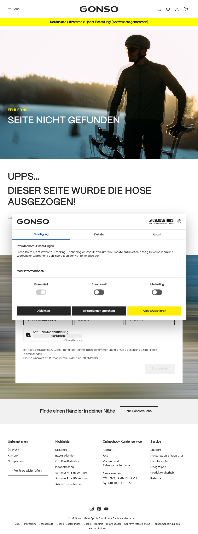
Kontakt (108, 450)
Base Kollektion (65, 455)
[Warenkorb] (185, 9)
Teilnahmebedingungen (166, 524)
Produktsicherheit (162, 472)
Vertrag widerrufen (28, 470)
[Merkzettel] (168, 9)
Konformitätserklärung (137, 524)
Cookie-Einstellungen (68, 524)
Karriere (13, 455)
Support (155, 450)
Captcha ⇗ (73, 340)
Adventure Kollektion (69, 484)
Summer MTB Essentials (71, 472)
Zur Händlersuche (139, 411)
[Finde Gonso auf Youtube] (106, 509)
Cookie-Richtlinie (93, 524)
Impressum (30, 524)
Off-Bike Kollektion (67, 461)
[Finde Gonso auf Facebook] (99, 509)
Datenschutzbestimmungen (57, 350)
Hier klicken (58, 336)
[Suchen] (159, 9)
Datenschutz (46, 524)
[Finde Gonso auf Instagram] (92, 509)
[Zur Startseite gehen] (99, 9)
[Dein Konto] (176, 9)
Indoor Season (64, 467)
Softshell (61, 450)
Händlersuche (159, 461)
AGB (121, 350)
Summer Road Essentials (71, 478)
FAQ (105, 455)
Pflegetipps (158, 467)
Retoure (155, 478)
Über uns (13, 450)
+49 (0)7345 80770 (120, 483)
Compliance (15, 461)
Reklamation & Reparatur (166, 455)
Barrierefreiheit (97, 529)
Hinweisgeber (113, 524)
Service (155, 441)
